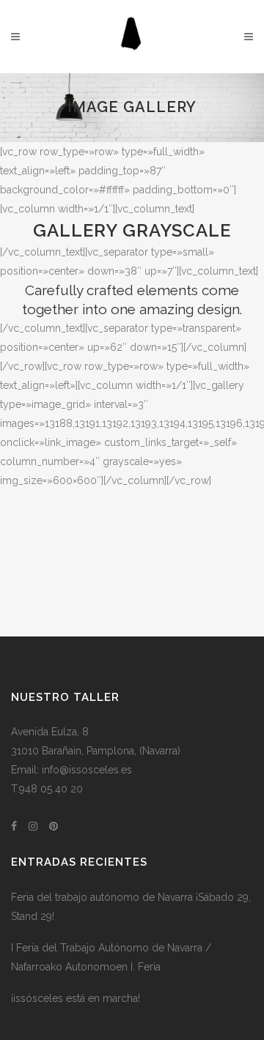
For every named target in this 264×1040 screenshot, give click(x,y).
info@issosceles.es (87, 770)
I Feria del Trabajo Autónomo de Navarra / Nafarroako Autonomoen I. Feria (111, 957)
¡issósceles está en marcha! (75, 998)
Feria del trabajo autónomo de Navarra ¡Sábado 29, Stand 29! (131, 906)
